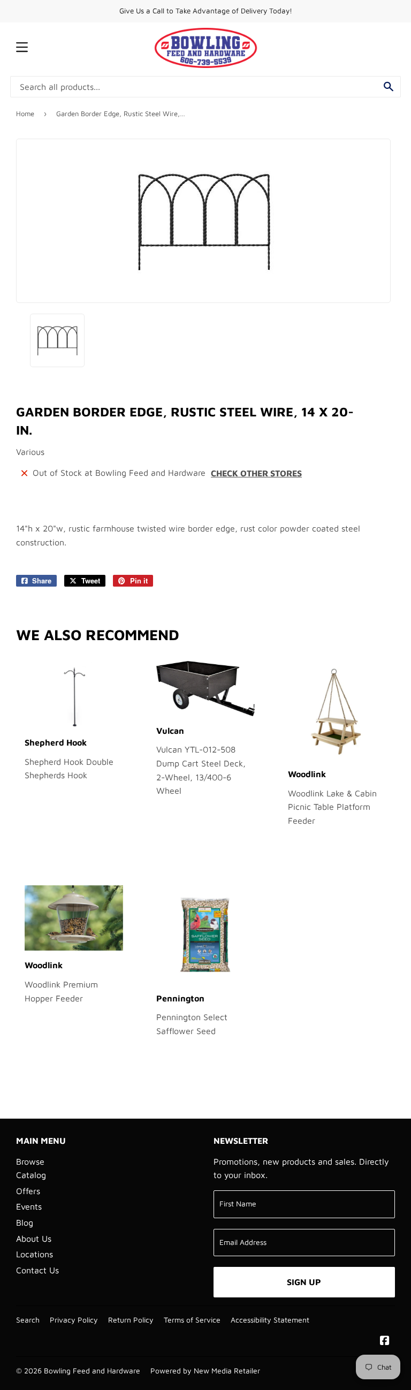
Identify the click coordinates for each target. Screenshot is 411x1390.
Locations (34, 1254)
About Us (33, 1238)
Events (29, 1206)
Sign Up (304, 1282)
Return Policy (131, 1320)
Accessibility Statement (270, 1320)
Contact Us (37, 1270)
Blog (24, 1222)
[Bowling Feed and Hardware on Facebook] (385, 1341)
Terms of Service (192, 1320)
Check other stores (256, 473)
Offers (28, 1191)
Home (25, 113)
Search (28, 1320)
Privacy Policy (74, 1320)
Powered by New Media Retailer (205, 1370)
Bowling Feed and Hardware (92, 1370)
